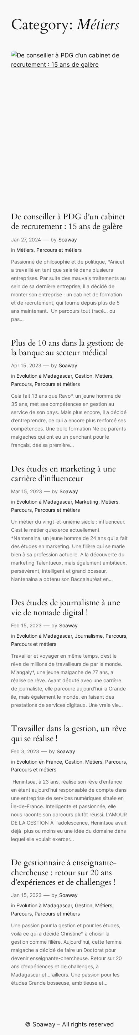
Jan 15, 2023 (26, 895)
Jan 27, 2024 (26, 239)
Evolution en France (39, 762)
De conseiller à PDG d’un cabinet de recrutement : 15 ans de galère (68, 221)
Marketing (86, 502)
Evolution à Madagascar (44, 376)
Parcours (21, 384)
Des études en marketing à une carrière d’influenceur (63, 474)
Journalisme (89, 636)
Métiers (25, 250)
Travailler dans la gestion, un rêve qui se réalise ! (68, 733)
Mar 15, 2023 (26, 491)
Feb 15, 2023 (26, 625)
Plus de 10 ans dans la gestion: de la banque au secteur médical (67, 348)
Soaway (67, 239)
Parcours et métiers (59, 250)
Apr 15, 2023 (26, 365)
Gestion (83, 376)
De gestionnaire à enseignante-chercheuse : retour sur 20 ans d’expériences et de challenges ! (64, 872)
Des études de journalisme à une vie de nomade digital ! (65, 607)
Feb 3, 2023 (25, 751)
